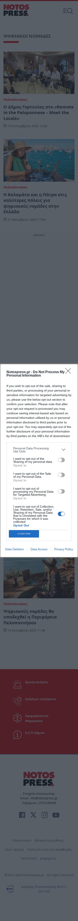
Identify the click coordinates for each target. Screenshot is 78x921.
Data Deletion (14, 549)
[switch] (61, 460)
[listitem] (39, 450)
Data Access (39, 549)
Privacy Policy (63, 549)
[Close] (69, 372)
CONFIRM (24, 534)
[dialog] (39, 460)
